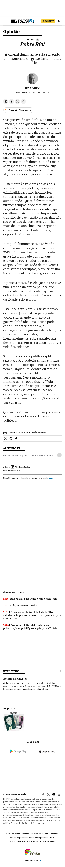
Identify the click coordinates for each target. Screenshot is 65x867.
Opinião (11, 32)
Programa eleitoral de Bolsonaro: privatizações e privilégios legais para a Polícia (30, 627)
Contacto (10, 834)
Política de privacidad (19, 838)
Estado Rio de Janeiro (42, 455)
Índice (38, 841)
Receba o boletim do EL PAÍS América (27, 432)
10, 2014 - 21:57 (39, 93)
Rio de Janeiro (10, 455)
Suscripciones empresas (20, 841)
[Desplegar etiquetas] (59, 455)
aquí (51, 478)
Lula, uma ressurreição (23, 605)
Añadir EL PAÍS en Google (20, 110)
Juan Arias (32, 87)
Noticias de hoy (48, 841)
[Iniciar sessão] (59, 21)
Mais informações (10, 470)
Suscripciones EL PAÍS (44, 838)
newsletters (11, 671)
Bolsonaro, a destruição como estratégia (33, 598)
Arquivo (8, 708)
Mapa (31, 838)
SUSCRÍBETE (48, 21)
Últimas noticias (13, 592)
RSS (33, 841)
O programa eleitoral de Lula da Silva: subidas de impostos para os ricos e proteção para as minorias (32, 615)
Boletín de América (15, 679)
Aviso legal (38, 834)
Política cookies (51, 834)
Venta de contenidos (24, 834)
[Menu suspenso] (6, 21)
